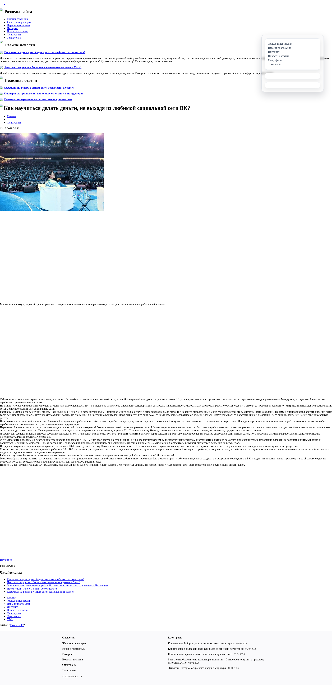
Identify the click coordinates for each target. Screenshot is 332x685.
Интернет (12, 28)
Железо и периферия (19, 22)
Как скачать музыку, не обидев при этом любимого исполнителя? (44, 52)
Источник (6, 559)
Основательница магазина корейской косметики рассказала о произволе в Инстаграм (57, 585)
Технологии (14, 37)
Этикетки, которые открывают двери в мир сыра (197, 667)
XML (10, 619)
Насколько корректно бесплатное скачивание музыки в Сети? (42, 67)
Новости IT (17, 625)
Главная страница (17, 18)
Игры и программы (18, 25)
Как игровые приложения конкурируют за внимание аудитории (44, 93)
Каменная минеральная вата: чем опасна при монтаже (38, 99)
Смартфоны (14, 34)
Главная (11, 116)
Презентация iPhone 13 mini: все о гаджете (32, 588)
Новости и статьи (17, 31)
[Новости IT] (166, 4)
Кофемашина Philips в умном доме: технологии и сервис (38, 87)
